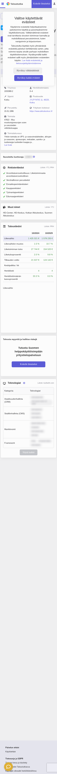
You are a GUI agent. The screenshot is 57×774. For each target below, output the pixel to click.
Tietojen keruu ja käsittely (16, 763)
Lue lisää (8, 145)
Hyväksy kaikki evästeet (28, 78)
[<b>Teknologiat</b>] (24, 383)
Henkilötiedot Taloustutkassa (17, 767)
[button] (8, 766)
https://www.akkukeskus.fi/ (41, 111)
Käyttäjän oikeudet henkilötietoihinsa (20, 771)
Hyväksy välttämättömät (28, 70)
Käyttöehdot (10, 752)
